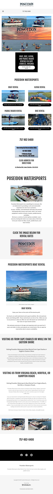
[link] (26, 4)
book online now (26, 67)
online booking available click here (39, 105)
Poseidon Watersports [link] (26, 489)
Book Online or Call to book (13, 104)
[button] (3, 11)
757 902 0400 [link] (26, 11)
